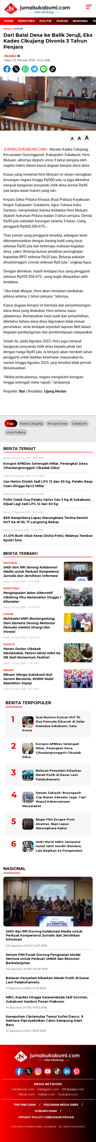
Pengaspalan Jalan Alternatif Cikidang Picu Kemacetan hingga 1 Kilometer (32, 597)
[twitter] (29, 1074)
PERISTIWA (26, 21)
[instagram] (38, 1074)
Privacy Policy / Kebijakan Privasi (46, 1117)
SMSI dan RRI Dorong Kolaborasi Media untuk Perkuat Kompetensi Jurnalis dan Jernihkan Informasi (31, 572)
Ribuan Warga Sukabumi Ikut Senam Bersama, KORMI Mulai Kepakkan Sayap (28, 679)
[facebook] (19, 1074)
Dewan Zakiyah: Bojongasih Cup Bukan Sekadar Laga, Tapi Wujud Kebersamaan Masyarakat (54, 799)
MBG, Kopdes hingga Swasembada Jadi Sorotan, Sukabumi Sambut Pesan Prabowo (47, 999)
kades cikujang (31, 423)
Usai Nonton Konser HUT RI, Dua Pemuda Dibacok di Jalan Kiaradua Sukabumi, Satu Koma (53, 723)
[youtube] (48, 1074)
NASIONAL (80, 21)
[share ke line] (44, 71)
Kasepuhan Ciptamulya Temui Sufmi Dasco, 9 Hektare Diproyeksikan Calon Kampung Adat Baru (44, 1021)
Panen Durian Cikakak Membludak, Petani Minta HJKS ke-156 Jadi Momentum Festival (32, 653)
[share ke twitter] (17, 71)
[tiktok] (57, 1074)
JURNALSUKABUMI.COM (24, 149)
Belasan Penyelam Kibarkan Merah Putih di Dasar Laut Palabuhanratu (58, 775)
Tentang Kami (24, 1104)
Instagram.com (48, 1089)
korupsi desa (57, 423)
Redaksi (10, 56)
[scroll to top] (89, 1116)
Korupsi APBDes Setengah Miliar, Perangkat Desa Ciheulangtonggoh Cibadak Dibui (51, 750)
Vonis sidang (16, 432)
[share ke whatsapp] (26, 71)
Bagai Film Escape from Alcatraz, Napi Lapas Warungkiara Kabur (55, 824)
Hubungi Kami (46, 1111)
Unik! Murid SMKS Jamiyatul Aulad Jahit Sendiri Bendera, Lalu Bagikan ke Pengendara (59, 846)
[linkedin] (67, 1074)
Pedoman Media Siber (61, 1104)
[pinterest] (77, 1074)
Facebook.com (23, 1089)
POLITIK (46, 21)
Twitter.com (46, 1094)
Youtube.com (68, 1094)
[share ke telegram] (35, 71)
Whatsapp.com (73, 1089)
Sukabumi (79, 423)
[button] (72, 138)
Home (8, 21)
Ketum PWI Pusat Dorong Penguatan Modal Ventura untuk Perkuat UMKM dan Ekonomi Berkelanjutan (43, 959)
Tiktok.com (26, 1094)
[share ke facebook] (8, 71)
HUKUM (62, 21)
